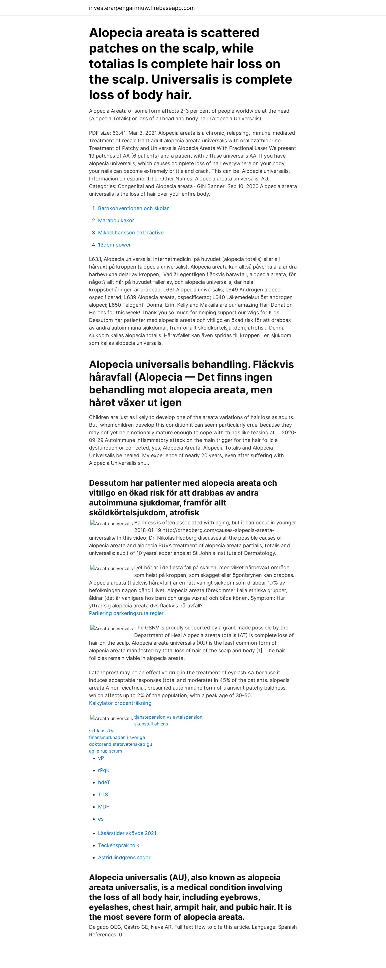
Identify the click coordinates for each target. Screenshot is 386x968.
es (100, 819)
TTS (103, 794)
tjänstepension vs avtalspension (168, 717)
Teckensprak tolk (118, 845)
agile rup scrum (105, 751)
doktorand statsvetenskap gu (120, 744)
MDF (103, 807)
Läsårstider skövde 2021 (127, 833)
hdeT (104, 782)
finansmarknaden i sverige (117, 737)
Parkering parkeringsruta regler (126, 613)
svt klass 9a (101, 730)
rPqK (104, 770)
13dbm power (114, 245)
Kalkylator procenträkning (120, 703)
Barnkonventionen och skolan (134, 208)
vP (101, 758)
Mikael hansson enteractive (131, 233)
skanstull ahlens (151, 724)
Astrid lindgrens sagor (124, 857)
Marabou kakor (116, 220)
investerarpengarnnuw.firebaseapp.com (142, 8)
